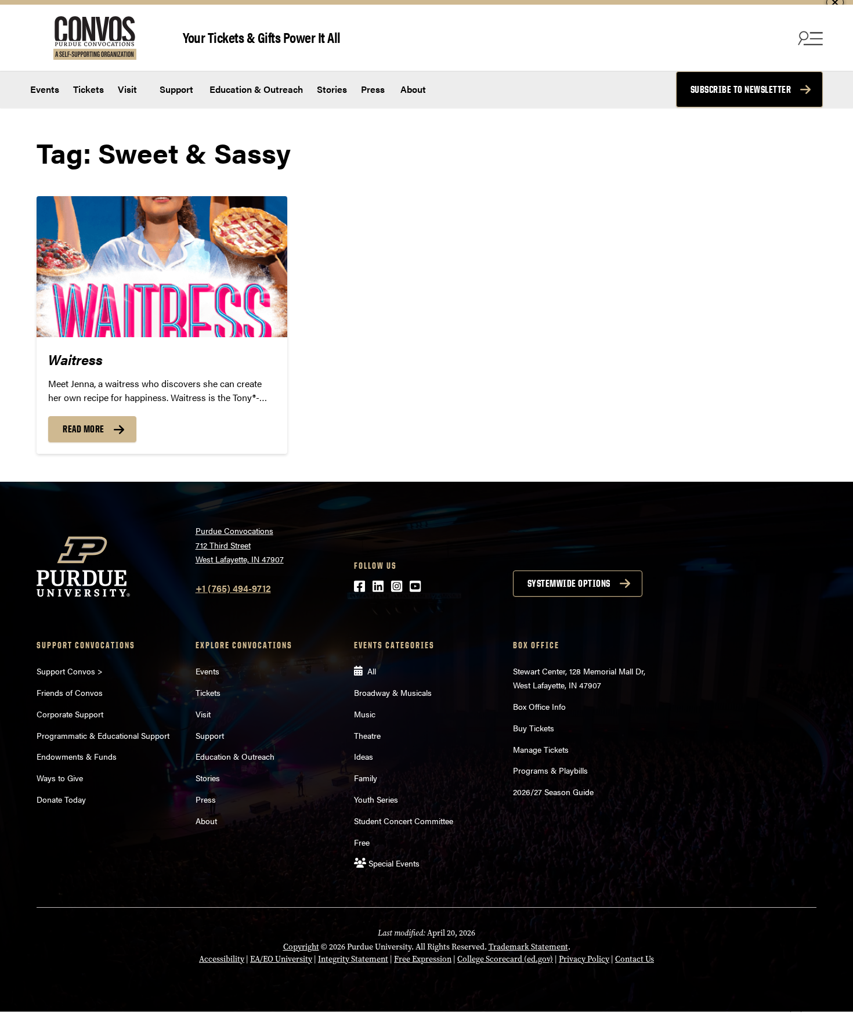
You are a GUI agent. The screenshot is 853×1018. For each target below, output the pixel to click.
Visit (127, 89)
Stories (332, 89)
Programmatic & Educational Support (103, 735)
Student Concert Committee (403, 820)
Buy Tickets (533, 728)
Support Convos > (70, 671)
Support (175, 89)
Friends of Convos (70, 692)
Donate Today (61, 799)
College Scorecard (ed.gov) (505, 959)
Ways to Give (60, 778)
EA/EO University (281, 959)
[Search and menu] (809, 38)
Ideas (363, 756)
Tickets (88, 89)
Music (364, 714)
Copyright (301, 946)
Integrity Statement (353, 959)
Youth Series (376, 799)
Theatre (367, 735)
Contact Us (634, 959)
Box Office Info (539, 706)
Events (44, 89)
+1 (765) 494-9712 (233, 588)
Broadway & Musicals (393, 692)
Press (373, 89)
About (413, 89)
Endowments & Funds (77, 756)
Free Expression (422, 959)
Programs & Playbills (550, 770)
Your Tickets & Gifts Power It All (262, 37)
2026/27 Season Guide (553, 791)
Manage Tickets (541, 749)
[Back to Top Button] (796, 1009)
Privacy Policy (584, 959)
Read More (83, 429)
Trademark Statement (528, 946)
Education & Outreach (255, 89)
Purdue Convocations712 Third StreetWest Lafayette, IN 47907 (240, 545)
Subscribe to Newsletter (741, 89)
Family (365, 778)
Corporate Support (70, 714)
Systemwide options (568, 583)
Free (362, 842)
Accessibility (221, 959)
